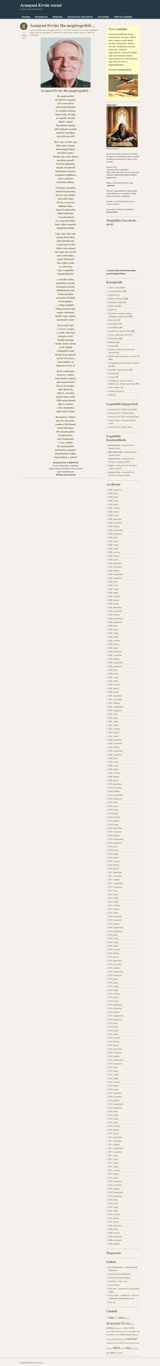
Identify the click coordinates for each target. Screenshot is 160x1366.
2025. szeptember (115, 530)
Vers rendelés (114, 387)
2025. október (114, 526)
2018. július (113, 846)
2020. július (113, 758)
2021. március (114, 728)
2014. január (113, 1045)
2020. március (114, 772)
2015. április (113, 990)
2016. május (113, 942)
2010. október (114, 1188)
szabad (76, 32)
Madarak (112, 342)
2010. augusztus (115, 1196)
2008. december (115, 1236)
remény (113, 1339)
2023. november (115, 611)
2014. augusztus (115, 1019)
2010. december (115, 1181)
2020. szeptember (115, 750)
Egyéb (111, 309)
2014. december (115, 1004)
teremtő (137, 1343)
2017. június (113, 894)
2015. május (113, 986)
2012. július (113, 1111)
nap (133, 1334)
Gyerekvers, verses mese (119, 331)
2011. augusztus (115, 1151)
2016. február (113, 953)
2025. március (114, 552)
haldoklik (56, 32)
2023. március (114, 640)
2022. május (113, 677)
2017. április (113, 901)
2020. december (115, 739)
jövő (107, 1335)
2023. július (113, 625)
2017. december (115, 872)
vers (85, 32)
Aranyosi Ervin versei (41, 5)
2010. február (113, 1218)
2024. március (114, 596)
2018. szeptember (115, 839)
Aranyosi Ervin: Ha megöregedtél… (62, 25)
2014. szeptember (115, 1015)
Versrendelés (103, 16)
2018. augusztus (115, 842)
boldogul (86, 30)
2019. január (113, 824)
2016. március (114, 949)
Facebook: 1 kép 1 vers (118, 1281)
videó (110, 394)
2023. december (115, 607)
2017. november (115, 876)
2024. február (113, 600)
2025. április (113, 548)
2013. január (113, 1089)
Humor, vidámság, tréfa (118, 334)
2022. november (115, 655)
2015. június (113, 982)
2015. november (115, 964)
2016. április (113, 945)
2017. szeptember (115, 883)
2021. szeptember (115, 706)
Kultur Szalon (113, 1285)
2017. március (114, 905)
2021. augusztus (115, 710)
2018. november (115, 831)
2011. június (113, 1159)
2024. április (113, 592)
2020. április (113, 769)
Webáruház (57, 16)
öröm (121, 1353)
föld (117, 1331)
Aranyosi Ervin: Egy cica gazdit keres (123, 416)
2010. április (113, 1210)
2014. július (113, 1023)
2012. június (113, 1115)
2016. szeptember (115, 927)
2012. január (113, 1133)
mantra (111, 345)
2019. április (113, 813)
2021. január (113, 736)
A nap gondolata (115, 291)
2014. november (115, 1008)
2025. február (113, 555)
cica (121, 1328)
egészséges (94, 30)
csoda (125, 1328)
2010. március (114, 1214)
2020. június (113, 761)
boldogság (117, 1328)
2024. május (113, 589)
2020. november (115, 743)
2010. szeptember (115, 1192)
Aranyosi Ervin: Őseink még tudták (122, 409)
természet (109, 1348)
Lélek (122, 1334)
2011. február (113, 1174)
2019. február (113, 820)
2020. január (113, 780)
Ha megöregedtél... (46, 32)
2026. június (113, 497)
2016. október (114, 923)
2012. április (113, 1122)
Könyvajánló (113, 338)
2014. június (113, 1026)
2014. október (114, 1012)
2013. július (113, 1067)
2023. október (114, 614)
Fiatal (37, 32)
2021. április (113, 725)
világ (128, 1348)
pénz (137, 1335)
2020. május (113, 765)
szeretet (111, 373)
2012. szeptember (115, 1104)
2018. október (114, 835)
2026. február (113, 511)
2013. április (113, 1078)
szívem (131, 1343)
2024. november (115, 566)
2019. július (113, 802)
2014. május (113, 1030)
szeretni (116, 1343)
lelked (71, 32)
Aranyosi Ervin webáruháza (119, 1274)
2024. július (113, 581)
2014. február (113, 1041)
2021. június (113, 717)
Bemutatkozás (41, 16)
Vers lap (111, 1302)
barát (132, 1324)
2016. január (113, 956)
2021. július (113, 714)
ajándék (127, 1318)
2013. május (113, 1074)
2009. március (114, 1232)
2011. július (113, 1155)
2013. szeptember (115, 1060)
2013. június (113, 1071)
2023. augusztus (115, 622)
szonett (111, 377)
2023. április (113, 636)
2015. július (113, 979)
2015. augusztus (115, 975)
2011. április (113, 1166)
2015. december (115, 960)
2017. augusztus (115, 887)
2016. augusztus (115, 931)
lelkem (117, 1335)
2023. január (113, 647)
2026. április (113, 504)
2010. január (113, 1221)
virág (132, 1348)
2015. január (113, 1001)
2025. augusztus (115, 533)
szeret (124, 1339)
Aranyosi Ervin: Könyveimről (80, 16)
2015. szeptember (115, 971)
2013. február (113, 1085)
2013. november (115, 1052)
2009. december (115, 1225)
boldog (109, 1327)
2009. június (113, 1229)
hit (126, 1331)
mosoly (128, 1334)
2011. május (113, 1162)
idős (61, 32)
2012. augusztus (115, 1107)
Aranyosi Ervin (77, 30)
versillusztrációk (115, 391)
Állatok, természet (115, 298)
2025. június (113, 541)
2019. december (115, 784)
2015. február (113, 997)
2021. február (113, 732)
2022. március (114, 684)
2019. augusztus (115, 798)
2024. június (113, 585)
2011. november (115, 1140)
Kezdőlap (26, 16)
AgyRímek (112, 295)
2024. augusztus (115, 578)
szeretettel (109, 1343)
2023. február (113, 644)
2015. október (114, 967)
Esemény (112, 320)
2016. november (115, 920)
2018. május (113, 854)
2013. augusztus (115, 1063)
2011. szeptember (115, 1148)
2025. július (113, 537)
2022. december (115, 651)
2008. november (115, 1240)
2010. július (113, 1199)
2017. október (114, 879)
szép (81, 32)
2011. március (114, 1170)
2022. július (113, 670)
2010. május (113, 1207)
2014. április (113, 1034)
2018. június (113, 850)
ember (32, 32)
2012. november (115, 1096)
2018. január (113, 868)
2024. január (113, 603)
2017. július (113, 890)
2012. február (113, 1129)
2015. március (114, 993)
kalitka (66, 32)
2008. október (114, 1243)
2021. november (115, 699)
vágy (136, 1348)
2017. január (113, 912)
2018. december (115, 828)
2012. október (114, 1100)
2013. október (114, 1056)
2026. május (113, 500)
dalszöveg (112, 306)
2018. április (113, 857)
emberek (109, 1331)
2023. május (113, 633)
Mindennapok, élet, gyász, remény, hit (49, 30)
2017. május (113, 898)
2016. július (113, 934)
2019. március (114, 817)
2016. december (115, 916)
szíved (126, 1343)
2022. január (113, 692)
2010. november (115, 1185)
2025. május (113, 544)
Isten (134, 1331)
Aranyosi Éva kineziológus (119, 1277)
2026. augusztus (115, 489)
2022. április (113, 681)
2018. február (113, 865)
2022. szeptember (115, 662)
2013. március (114, 1082)
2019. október (114, 791)
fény (114, 1331)
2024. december (115, 563)
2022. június (113, 673)
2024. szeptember (115, 574)
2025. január (113, 559)
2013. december (115, 1049)
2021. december (115, 695)
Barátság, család (115, 302)
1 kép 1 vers (113, 287)
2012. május (113, 1118)
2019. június (113, 806)
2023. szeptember (115, 618)
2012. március (114, 1126)
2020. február (113, 776)
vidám (89, 32)
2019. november (115, 787)
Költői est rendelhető (123, 16)
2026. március (114, 508)
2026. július (113, 493)
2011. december (115, 1137)
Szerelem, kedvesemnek (118, 369)
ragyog (108, 1339)
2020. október (114, 747)
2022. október (114, 659)
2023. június (113, 629)
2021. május (113, 721)
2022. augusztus (115, 666)
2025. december (115, 519)
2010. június (113, 1203)
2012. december (115, 1093)
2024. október (114, 570)
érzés (117, 1353)
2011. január (113, 1177)
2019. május (113, 809)
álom (70, 30)
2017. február (113, 909)
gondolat (122, 1331)
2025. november (115, 522)
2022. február (113, 688)
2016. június (113, 938)
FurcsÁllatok (113, 327)
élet (113, 1352)
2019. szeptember (115, 795)
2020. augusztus (115, 754)
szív (121, 1342)
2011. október (114, 1144)
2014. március (114, 1037)
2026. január (113, 515)
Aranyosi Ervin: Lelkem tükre (120, 427)
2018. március (114, 861)
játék (138, 1331)
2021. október (114, 703)
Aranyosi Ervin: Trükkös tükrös (121, 413)
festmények (113, 323)
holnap (130, 1331)
